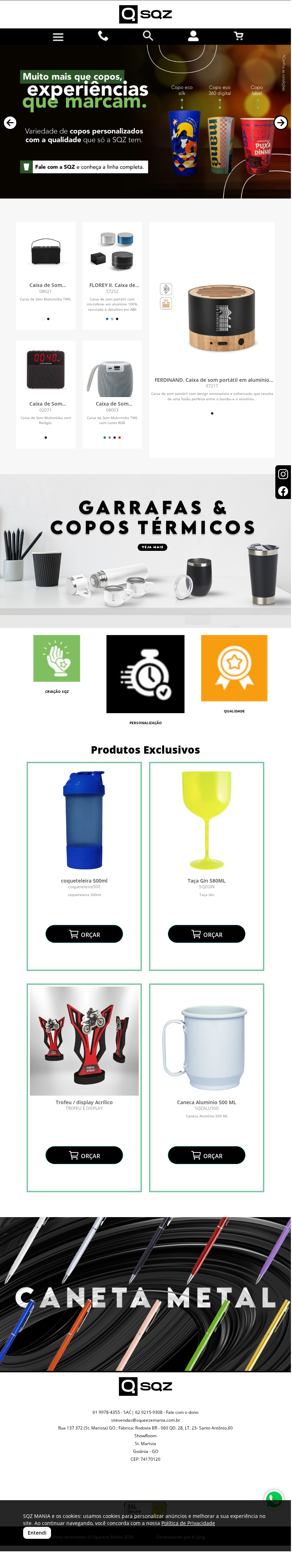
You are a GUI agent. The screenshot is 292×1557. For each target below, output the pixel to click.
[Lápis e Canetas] (145, 1294)
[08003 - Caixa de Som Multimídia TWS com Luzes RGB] (112, 370)
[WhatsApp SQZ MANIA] (274, 1499)
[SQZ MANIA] (145, 14)
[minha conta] (193, 36)
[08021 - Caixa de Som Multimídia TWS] (46, 252)
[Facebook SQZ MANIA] (153, 1486)
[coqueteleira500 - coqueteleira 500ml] (84, 819)
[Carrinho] (238, 36)
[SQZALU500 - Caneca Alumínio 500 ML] (206, 1041)
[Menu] (58, 37)
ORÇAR (89, 935)
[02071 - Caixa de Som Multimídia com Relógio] (46, 370)
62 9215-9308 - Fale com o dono (166, 1412)
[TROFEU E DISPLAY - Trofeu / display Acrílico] (84, 1041)
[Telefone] (103, 36)
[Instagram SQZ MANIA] (137, 1480)
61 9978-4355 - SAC (112, 1412)
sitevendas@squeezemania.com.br (145, 1420)
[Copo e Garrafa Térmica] (145, 551)
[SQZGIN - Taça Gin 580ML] (206, 819)
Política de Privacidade (188, 1523)
